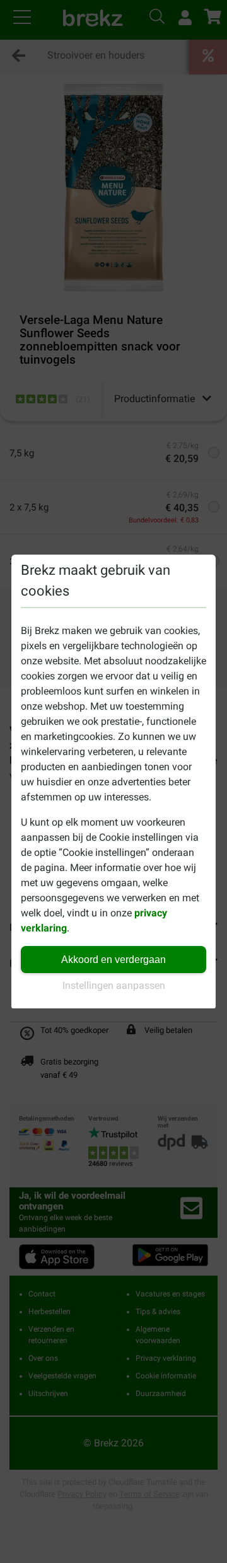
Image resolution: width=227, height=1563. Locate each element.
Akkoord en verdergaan (113, 959)
